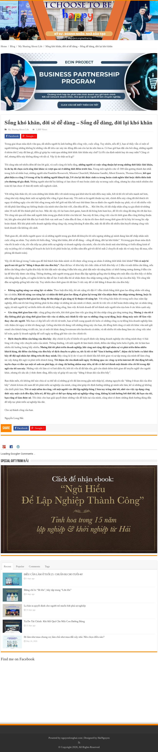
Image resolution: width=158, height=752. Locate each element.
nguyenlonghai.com (71, 737)
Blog (12, 46)
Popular (20, 566)
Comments (34, 566)
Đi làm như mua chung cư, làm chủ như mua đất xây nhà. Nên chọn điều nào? (64, 636)
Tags (47, 566)
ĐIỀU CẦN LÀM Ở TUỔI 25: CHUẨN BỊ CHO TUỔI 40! (53, 574)
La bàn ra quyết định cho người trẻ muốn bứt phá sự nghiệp (55, 605)
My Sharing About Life (30, 46)
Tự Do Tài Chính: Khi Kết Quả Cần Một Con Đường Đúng (54, 621)
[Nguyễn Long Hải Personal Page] (79, 20)
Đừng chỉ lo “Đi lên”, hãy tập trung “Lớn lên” (47, 589)
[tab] (4, 447)
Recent (7, 566)
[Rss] (79, 742)
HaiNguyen (104, 737)
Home (4, 46)
